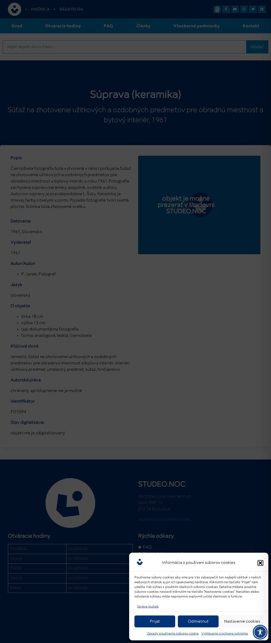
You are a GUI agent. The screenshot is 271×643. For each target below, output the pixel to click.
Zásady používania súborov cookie (173, 633)
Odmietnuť (198, 621)
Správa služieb (148, 606)
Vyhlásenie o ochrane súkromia (224, 633)
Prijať (155, 621)
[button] (260, 563)
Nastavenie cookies (242, 621)
